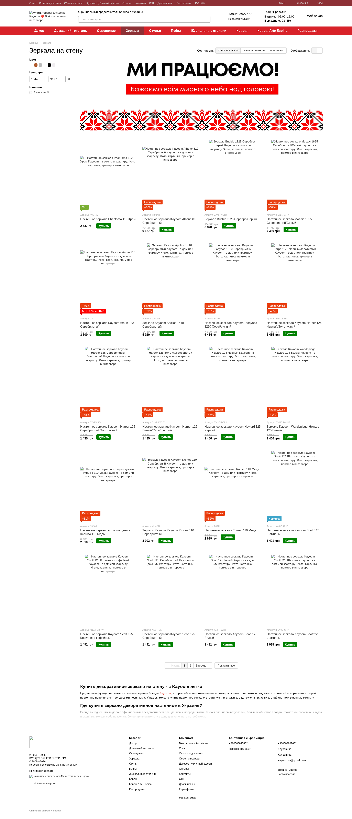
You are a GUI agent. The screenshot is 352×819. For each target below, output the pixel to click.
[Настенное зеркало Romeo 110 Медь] (233, 486)
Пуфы (176, 30)
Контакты (140, 3)
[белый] (54, 65)
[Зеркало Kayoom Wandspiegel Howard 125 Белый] (295, 382)
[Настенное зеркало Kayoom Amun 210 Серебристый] (108, 278)
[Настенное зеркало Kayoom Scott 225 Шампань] (295, 590)
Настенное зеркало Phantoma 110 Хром (107, 219)
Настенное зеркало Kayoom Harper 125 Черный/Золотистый (294, 324)
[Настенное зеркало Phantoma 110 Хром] (108, 175)
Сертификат (184, 3)
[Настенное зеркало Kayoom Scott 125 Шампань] (295, 486)
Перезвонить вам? (239, 19)
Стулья (155, 30)
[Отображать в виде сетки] (314, 50)
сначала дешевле (254, 50)
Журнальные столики (208, 30)
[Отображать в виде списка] (319, 50)
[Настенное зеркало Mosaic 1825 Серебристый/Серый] (295, 175)
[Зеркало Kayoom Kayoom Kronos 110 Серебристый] (170, 486)
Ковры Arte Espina (272, 30)
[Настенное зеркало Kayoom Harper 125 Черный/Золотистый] (295, 278)
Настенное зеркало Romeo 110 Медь (230, 530)
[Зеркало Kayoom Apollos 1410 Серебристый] (170, 278)
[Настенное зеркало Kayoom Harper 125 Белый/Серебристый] (170, 382)
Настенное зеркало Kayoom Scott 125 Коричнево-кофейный (106, 635)
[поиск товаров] (207, 19)
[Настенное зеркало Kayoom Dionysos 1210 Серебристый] (233, 278)
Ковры (242, 30)
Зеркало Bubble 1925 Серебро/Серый (231, 219)
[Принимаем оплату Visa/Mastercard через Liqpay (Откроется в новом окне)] (59, 776)
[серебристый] (31, 65)
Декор (39, 30)
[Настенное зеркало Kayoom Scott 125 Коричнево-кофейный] (108, 590)
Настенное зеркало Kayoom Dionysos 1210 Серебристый (231, 324)
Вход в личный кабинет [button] (193, 743)
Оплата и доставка (50, 3)
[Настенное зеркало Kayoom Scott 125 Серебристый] (170, 590)
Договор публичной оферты (103, 3)
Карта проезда (286, 774)
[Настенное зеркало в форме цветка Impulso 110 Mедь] (108, 486)
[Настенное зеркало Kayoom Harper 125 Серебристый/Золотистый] (108, 382)
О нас (32, 3)
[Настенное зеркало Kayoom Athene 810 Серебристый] (170, 175)
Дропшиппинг (165, 3)
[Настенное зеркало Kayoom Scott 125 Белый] (233, 590)
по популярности (228, 50)
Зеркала (132, 30)
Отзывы (127, 3)
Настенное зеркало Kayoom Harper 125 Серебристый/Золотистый (107, 428)
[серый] (40, 65)
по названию (276, 50)
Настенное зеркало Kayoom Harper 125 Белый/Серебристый (169, 428)
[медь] (58, 65)
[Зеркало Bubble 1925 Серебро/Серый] (233, 175)
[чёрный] (49, 65)
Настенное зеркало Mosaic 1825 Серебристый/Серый (289, 220)
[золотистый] (45, 65)
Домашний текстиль (70, 30)
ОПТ (151, 3)
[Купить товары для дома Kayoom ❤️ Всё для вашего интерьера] (49, 742)
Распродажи (307, 30)
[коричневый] (36, 65)
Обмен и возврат (74, 3)
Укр (203, 3)
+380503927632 (240, 14)
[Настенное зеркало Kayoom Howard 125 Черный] (233, 382)
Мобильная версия (44, 783)
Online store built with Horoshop (45, 810)
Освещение (106, 30)
